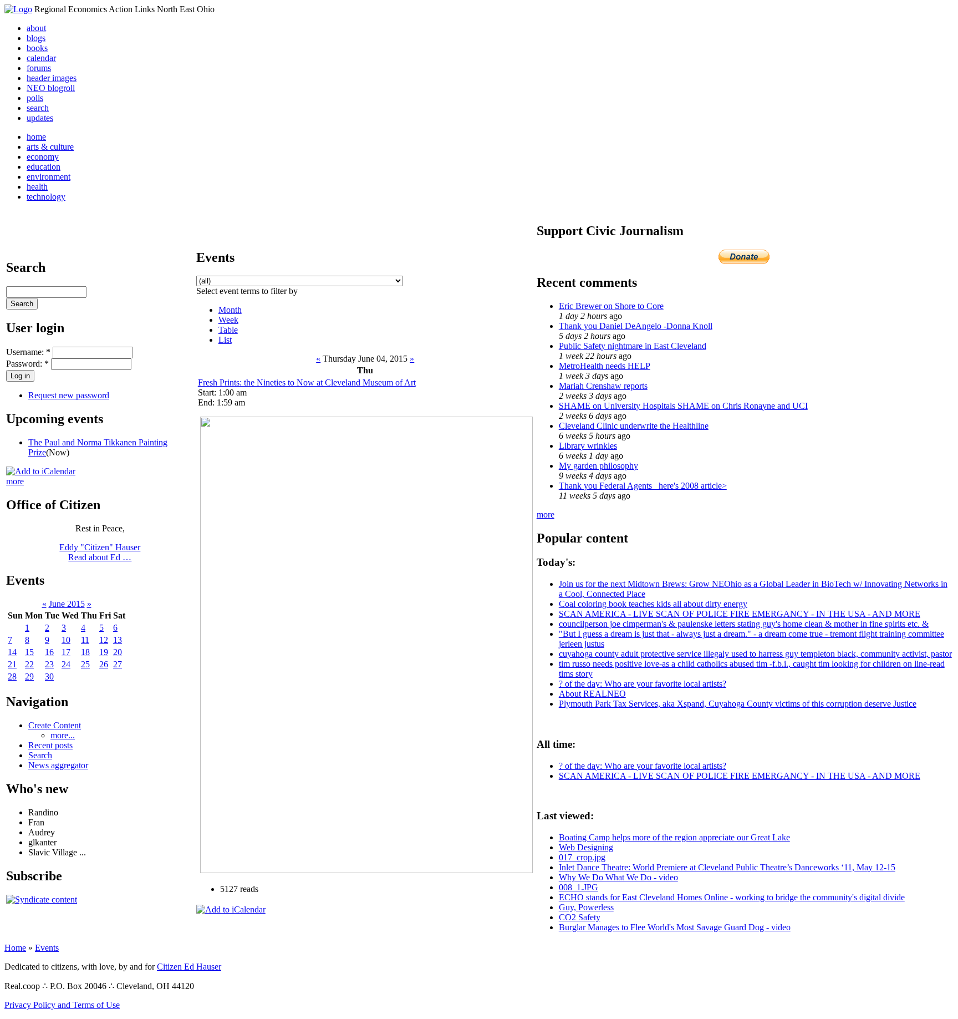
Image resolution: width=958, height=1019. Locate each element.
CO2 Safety (579, 917)
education (43, 166)
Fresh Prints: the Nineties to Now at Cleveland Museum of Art (307, 382)
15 (29, 652)
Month (230, 310)
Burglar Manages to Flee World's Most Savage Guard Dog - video (675, 927)
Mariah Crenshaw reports (603, 386)
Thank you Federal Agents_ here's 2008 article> (643, 485)
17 (66, 652)
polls (35, 98)
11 (85, 640)
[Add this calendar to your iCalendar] (40, 471)
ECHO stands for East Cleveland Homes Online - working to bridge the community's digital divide (732, 897)
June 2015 (67, 604)
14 (12, 652)
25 (85, 664)
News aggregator (58, 765)
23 (49, 664)
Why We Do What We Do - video (618, 877)
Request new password (68, 395)
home (36, 136)
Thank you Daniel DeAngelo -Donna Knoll (635, 326)
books (37, 48)
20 (117, 652)
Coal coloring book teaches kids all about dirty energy (653, 604)
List (225, 339)
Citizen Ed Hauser (189, 966)
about (36, 28)
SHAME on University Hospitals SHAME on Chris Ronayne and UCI (683, 405)
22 (29, 664)
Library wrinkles (588, 445)
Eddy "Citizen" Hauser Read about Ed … (99, 552)
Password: (27, 363)
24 (66, 664)
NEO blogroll (51, 88)
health (37, 186)
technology (46, 196)
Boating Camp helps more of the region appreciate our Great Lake (674, 837)
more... (62, 735)
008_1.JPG (578, 887)
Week (228, 320)
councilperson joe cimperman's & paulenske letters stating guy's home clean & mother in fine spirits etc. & (744, 623)
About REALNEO (592, 693)
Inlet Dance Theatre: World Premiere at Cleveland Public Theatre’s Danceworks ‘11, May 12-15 (727, 867)
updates (40, 118)
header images (52, 78)
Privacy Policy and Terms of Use (62, 1005)
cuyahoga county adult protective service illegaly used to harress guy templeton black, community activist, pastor (755, 653)
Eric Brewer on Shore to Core (611, 306)
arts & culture (50, 146)
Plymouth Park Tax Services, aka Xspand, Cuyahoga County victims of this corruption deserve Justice (737, 703)
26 (103, 664)
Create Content (54, 725)
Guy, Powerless (586, 907)
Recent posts (50, 745)
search (38, 108)
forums (39, 68)
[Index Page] (18, 9)
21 (12, 664)
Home (15, 947)
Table (228, 329)
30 (49, 676)
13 (117, 640)
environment (48, 176)
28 (12, 676)
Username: (28, 352)
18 (85, 652)
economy (43, 156)
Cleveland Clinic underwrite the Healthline (634, 425)
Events (47, 947)
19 (103, 652)
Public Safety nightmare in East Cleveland (632, 346)
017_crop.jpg (582, 857)
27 (117, 664)
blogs (36, 38)
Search (40, 755)
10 (66, 640)
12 (103, 640)
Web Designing (586, 847)
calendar (41, 58)
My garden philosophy (598, 465)
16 (49, 652)
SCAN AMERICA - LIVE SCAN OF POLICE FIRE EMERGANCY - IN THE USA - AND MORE (739, 614)
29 (29, 676)
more (15, 481)
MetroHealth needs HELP (604, 366)
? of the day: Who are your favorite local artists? (642, 683)
